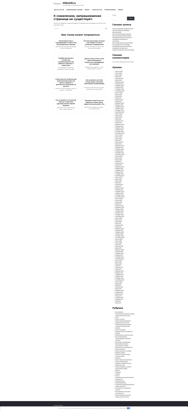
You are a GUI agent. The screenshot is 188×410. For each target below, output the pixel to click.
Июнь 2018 (118, 242)
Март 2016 (118, 288)
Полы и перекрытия (121, 361)
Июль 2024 (118, 115)
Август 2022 (119, 156)
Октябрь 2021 (119, 173)
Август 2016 (118, 281)
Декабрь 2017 (119, 253)
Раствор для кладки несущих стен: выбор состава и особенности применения (94, 42)
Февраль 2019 (119, 228)
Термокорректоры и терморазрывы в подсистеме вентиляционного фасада (66, 42)
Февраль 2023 (119, 145)
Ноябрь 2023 (119, 129)
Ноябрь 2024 (119, 108)
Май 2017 (118, 265)
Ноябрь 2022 (119, 151)
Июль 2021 (118, 179)
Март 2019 (118, 226)
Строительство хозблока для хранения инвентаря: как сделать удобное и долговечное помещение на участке (65, 82)
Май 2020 (118, 204)
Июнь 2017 (118, 264)
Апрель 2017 (119, 267)
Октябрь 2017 (119, 257)
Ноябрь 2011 (119, 299)
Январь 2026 (119, 83)
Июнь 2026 (118, 75)
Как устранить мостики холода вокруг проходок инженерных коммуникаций (94, 81)
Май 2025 (118, 98)
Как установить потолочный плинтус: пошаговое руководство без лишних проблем (66, 102)
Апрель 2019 (119, 225)
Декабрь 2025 (119, 85)
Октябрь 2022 (119, 152)
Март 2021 (118, 186)
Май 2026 (118, 76)
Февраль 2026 (119, 82)
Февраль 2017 (119, 271)
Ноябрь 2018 (119, 234)
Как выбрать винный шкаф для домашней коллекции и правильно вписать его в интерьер (123, 48)
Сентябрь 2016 (119, 279)
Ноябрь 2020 (119, 193)
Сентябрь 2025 (119, 90)
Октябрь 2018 (119, 235)
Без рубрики (119, 312)
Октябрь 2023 (119, 131)
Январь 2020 (119, 209)
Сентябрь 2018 (119, 237)
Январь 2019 (119, 230)
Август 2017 (118, 260)
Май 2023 (118, 140)
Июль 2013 (118, 295)
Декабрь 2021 (119, 170)
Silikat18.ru (69, 3)
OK (128, 408)
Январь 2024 (119, 126)
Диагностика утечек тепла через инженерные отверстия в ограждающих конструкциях (94, 61)
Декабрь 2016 (119, 274)
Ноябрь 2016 (119, 276)
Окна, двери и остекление (123, 359)
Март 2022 (118, 165)
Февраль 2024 (119, 124)
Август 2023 (119, 135)
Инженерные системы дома (124, 335)
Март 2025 (118, 101)
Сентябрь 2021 (119, 175)
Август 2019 (118, 218)
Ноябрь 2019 (119, 212)
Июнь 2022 (118, 159)
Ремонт (87, 9)
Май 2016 (118, 285)
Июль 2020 (118, 200)
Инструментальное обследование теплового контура (123, 338)
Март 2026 (118, 80)
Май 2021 (118, 182)
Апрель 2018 (119, 246)
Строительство (97, 9)
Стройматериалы (110, 9)
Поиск (114, 15)
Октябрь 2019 (119, 214)
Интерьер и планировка (122, 342)
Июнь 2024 (118, 117)
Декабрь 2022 (119, 149)
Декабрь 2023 (119, 128)
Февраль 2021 (119, 188)
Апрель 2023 (119, 142)
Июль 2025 (118, 94)
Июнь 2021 (118, 181)
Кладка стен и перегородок (124, 347)
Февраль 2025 (119, 103)
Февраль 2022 (119, 166)
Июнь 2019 (118, 221)
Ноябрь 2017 (119, 255)
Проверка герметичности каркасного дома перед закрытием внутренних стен (94, 102)
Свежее (120, 9)
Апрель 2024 (119, 120)
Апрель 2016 (119, 287)
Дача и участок (59, 9)
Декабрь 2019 (119, 211)
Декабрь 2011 (119, 297)
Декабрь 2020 (119, 191)
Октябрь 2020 (119, 195)
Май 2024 (118, 119)
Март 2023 (118, 143)
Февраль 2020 (119, 207)
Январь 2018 (119, 251)
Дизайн (117, 328)
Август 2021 (118, 177)
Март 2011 (118, 302)
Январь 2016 (119, 292)
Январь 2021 (119, 189)
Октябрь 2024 (119, 110)
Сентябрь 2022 (119, 154)
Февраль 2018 (119, 249)
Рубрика (118, 372)
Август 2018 (118, 239)
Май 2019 (118, 223)
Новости (118, 358)
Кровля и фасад (120, 352)
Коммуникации (120, 349)
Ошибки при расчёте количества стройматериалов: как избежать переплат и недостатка (66, 61)
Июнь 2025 (118, 96)
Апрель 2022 (119, 163)
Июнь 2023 (118, 138)
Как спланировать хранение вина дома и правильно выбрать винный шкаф (122, 30)
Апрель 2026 (119, 78)
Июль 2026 (118, 73)
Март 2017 (118, 269)
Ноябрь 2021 (119, 172)
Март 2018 (118, 248)
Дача (116, 317)
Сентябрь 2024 (119, 112)
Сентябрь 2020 (120, 196)
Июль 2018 (118, 241)
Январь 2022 (119, 168)
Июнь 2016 (118, 283)
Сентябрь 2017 (119, 258)
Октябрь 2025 (119, 89)
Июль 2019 (118, 219)
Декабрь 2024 (119, 106)
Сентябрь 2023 (119, 133)
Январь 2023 (119, 147)
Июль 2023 (118, 136)
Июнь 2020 (118, 202)
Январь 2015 (119, 294)
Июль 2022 (118, 158)
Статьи (117, 375)
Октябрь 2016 (119, 278)
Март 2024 (118, 122)
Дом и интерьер (120, 329)
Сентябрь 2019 (119, 216)
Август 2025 (119, 92)
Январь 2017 (119, 272)
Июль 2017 (118, 262)
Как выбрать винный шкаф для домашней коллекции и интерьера (122, 39)
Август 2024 (119, 113)
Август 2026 (119, 71)
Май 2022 (118, 161)
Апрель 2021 (119, 184)
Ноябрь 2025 (119, 87)
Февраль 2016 (119, 290)
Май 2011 (118, 301)
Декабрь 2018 (119, 232)
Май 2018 (118, 244)
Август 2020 (119, 198)
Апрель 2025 (119, 99)
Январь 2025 (119, 105)
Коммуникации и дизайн (74, 9)
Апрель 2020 (119, 205)
